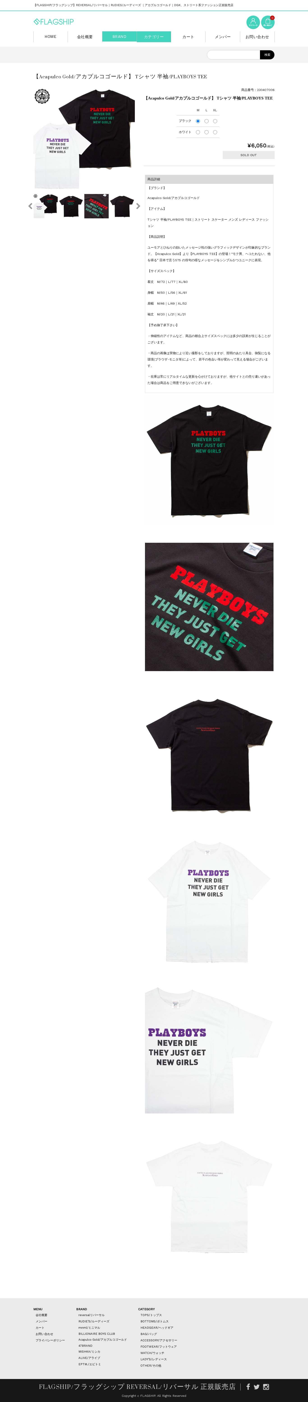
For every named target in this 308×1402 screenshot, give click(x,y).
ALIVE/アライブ (89, 1358)
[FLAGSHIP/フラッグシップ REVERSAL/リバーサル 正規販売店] (53, 20)
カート (188, 37)
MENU (37, 1309)
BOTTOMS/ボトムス (154, 1321)
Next (138, 206)
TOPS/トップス (151, 1315)
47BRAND (85, 1345)
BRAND (119, 36)
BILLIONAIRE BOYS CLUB (96, 1333)
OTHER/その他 (150, 1365)
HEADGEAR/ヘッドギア (156, 1327)
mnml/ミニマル (89, 1327)
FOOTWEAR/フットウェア (158, 1346)
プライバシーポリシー (50, 1340)
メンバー (223, 37)
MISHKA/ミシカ (89, 1351)
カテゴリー (154, 37)
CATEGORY (146, 1309)
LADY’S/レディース (153, 1359)
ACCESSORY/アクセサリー (158, 1340)
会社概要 (85, 37)
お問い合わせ (257, 37)
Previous (30, 206)
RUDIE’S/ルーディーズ (93, 1321)
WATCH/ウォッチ (152, 1353)
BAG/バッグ (148, 1334)
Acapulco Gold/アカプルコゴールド (102, 1339)
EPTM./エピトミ (89, 1364)
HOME (50, 36)
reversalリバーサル (91, 1315)
